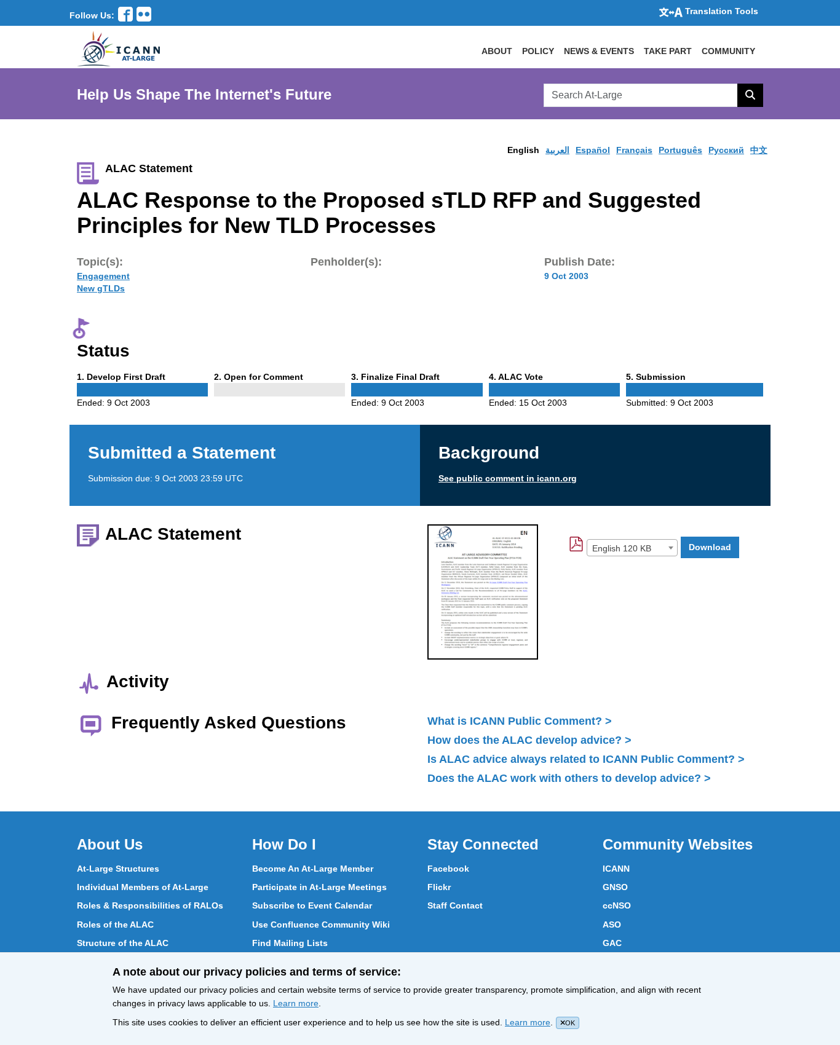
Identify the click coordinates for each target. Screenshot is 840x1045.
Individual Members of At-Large (142, 887)
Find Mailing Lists (290, 943)
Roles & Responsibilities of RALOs (150, 905)
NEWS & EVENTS (599, 51)
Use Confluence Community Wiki (321, 924)
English (523, 150)
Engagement (103, 276)
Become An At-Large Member (312, 868)
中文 (758, 150)
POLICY (538, 51)
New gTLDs (101, 288)
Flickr (439, 887)
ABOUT (496, 51)
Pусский (726, 150)
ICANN (616, 868)
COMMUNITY (728, 51)
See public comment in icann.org (507, 478)
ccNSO (617, 905)
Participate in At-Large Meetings (319, 887)
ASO (612, 924)
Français (634, 150)
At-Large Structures (118, 868)
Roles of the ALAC (115, 924)
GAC (612, 943)
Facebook (448, 868)
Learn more (296, 1003)
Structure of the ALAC (122, 943)
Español (593, 150)
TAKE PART (668, 51)
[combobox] (632, 547)
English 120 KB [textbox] (621, 548)
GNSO (615, 887)
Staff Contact (455, 905)
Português (680, 150)
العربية (557, 150)
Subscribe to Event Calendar (312, 905)
